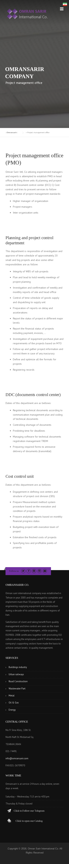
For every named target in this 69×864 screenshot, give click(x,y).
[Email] (45, 570)
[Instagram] (39, 570)
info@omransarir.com (17, 758)
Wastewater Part (17, 688)
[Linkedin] (34, 570)
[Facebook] (28, 570)
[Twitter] (23, 570)
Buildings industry (18, 667)
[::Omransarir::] (28, 13)
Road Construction (18, 681)
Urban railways (16, 674)
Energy (12, 709)
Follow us (14, 571)
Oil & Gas (14, 702)
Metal (12, 695)
